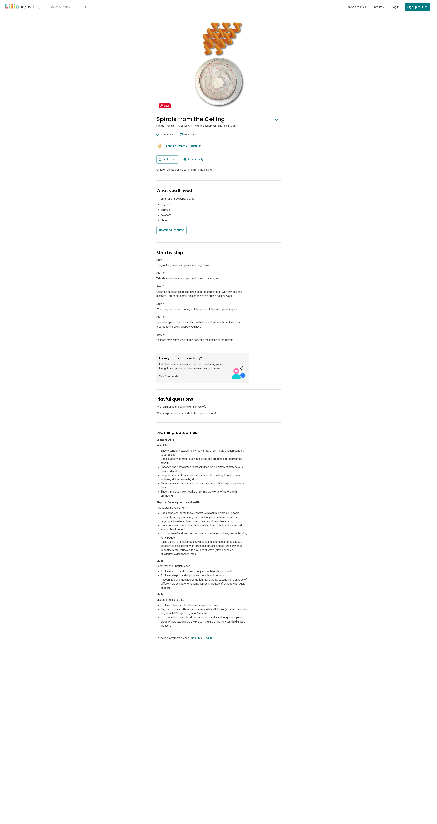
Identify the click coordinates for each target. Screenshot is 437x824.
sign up (195, 638)
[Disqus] (218, 682)
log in (208, 638)
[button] (23, 7)
